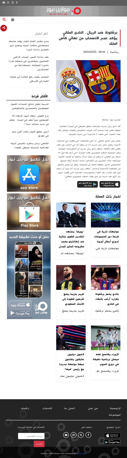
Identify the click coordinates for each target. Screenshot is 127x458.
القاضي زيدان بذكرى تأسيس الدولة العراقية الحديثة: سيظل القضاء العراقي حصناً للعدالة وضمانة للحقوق (28, 147)
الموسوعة (115, 415)
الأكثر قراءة (40, 96)
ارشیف (25, 408)
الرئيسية (115, 408)
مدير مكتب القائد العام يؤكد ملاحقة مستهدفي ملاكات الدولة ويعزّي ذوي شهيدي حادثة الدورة (29, 45)
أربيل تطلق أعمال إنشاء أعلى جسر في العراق (30, 133)
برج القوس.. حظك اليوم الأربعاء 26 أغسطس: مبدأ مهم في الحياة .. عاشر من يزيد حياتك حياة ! (29, 120)
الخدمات (47, 408)
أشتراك (39, 443)
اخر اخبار (41, 33)
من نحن (93, 408)
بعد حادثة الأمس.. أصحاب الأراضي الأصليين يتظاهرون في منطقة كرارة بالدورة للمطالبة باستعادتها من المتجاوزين (29, 63)
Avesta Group (81, 453)
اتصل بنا (69, 408)
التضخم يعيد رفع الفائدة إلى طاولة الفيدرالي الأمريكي (29, 79)
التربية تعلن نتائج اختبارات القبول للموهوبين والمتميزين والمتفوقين (29, 106)
